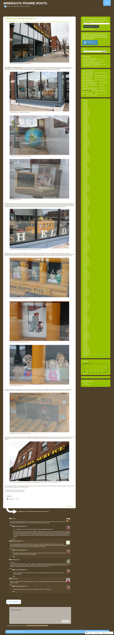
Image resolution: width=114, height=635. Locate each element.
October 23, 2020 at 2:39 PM (17, 570)
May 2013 (85, 299)
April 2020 (85, 196)
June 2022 (85, 164)
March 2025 (85, 123)
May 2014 (85, 284)
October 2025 (86, 114)
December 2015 (86, 260)
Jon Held (26, 21)
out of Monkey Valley (40, 69)
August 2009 (85, 354)
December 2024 (86, 127)
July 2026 (85, 103)
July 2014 (85, 281)
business (9, 21)
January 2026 (86, 110)
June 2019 (85, 208)
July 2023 (85, 148)
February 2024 (86, 139)
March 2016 (85, 257)
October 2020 (86, 188)
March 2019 (85, 212)
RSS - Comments (86, 384)
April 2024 (85, 136)
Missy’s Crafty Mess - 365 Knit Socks (89, 82)
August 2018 (85, 221)
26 (87, 371)
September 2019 (86, 205)
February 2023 (86, 154)
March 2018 (85, 227)
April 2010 (85, 344)
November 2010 (86, 336)
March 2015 (85, 271)
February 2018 (86, 228)
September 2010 (86, 338)
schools (52, 21)
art (7, 21)
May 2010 (85, 343)
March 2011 (85, 331)
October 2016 (86, 248)
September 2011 (86, 323)
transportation (61, 21)
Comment (65, 621)
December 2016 (86, 245)
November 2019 (86, 202)
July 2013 (85, 296)
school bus (49, 21)
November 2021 (86, 172)
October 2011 (86, 322)
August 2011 (85, 325)
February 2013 (86, 302)
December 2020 (86, 186)
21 (94, 370)
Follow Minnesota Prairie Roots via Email (94, 18)
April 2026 (85, 107)
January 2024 (86, 140)
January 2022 (86, 170)
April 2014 (85, 285)
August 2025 (85, 117)
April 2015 (85, 270)
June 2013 (85, 297)
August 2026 (85, 102)
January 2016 (86, 259)
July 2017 (85, 237)
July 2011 (85, 326)
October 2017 (86, 233)
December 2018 (86, 216)
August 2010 (85, 339)
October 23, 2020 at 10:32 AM (17, 550)
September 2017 (86, 234)
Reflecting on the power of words (89, 58)
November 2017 (86, 232)
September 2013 (86, 294)
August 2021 (85, 176)
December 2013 (86, 290)
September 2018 (86, 219)
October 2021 (86, 174)
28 (94, 371)
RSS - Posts (85, 383)
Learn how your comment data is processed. (37, 625)
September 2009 (86, 353)
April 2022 (85, 166)
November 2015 (86, 261)
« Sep (83, 373)
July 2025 (85, 118)
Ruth (12, 518)
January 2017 (86, 244)
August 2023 (85, 146)
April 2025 (85, 122)
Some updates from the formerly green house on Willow (94, 64)
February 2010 (86, 347)
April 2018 (85, 226)
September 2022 (86, 160)
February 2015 (86, 273)
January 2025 (86, 125)
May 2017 (85, 239)
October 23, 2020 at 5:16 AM (14, 519)
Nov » (86, 373)
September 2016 (86, 249)
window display (67, 21)
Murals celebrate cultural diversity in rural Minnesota (94, 59)
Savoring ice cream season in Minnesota (91, 63)
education (13, 21)
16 (102, 369)
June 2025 (85, 119)
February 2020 (86, 198)
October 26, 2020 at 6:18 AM (14, 579)
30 (102, 371)
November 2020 (86, 187)
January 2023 (86, 155)
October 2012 (86, 307)
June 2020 (85, 193)
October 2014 (86, 278)
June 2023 (85, 149)
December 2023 (86, 141)
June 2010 (85, 342)
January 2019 (86, 214)
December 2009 (86, 349)
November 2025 (86, 113)
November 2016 (86, 247)
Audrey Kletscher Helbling (19, 526)
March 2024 (85, 138)
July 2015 (85, 266)
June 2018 (85, 223)
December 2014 (86, 275)
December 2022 (86, 156)
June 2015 (85, 268)
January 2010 (86, 348)
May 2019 (85, 209)
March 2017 (85, 242)
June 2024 (85, 134)
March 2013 (85, 301)
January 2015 (86, 274)
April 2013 (85, 300)
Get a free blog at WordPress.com (13, 631)
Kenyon (30, 21)
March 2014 (85, 286)
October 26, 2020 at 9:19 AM (17, 587)
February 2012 (86, 317)
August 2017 (85, 235)
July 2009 (85, 356)
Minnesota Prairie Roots (25, 3)
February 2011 (86, 332)
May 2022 (85, 165)
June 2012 (85, 312)
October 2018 (86, 218)
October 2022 (86, 159)
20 (91, 370)
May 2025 (85, 120)
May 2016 (85, 254)
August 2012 (85, 310)
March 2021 (85, 182)
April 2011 (85, 330)
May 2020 (85, 195)
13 (91, 369)
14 (94, 369)
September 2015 (86, 264)
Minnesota (44, 21)
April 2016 (85, 255)
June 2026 (85, 104)
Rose (83, 95)
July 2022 (85, 162)
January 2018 (86, 229)
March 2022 (85, 167)
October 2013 (86, 292)
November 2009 (86, 351)
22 (98, 370)
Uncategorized (11, 20)
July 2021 (85, 177)
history (23, 21)
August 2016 (85, 250)
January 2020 (86, 200)
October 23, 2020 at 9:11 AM (17, 527)
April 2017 (85, 240)
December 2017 (86, 231)
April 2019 (85, 211)
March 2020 (85, 197)
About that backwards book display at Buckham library (94, 62)
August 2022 (85, 161)
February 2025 (86, 124)
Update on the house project (89, 60)
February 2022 (86, 169)
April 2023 (85, 151)
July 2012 (85, 311)
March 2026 (85, 108)
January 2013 (86, 304)
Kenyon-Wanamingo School (37, 21)
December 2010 (86, 334)
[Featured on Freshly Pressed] (90, 44)
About (107, 2)
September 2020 (86, 190)
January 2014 (86, 289)
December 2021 (86, 171)
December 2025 (86, 112)
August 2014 (85, 280)
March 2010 (85, 346)
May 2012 (85, 313)
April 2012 (85, 315)
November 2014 (86, 276)
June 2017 (85, 238)
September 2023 (86, 145)
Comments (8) (71, 506)
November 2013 (86, 291)
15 (98, 369)
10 (105, 367)
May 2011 (85, 328)
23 (102, 370)
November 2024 (86, 128)
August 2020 (85, 191)
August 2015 (85, 265)
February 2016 (86, 258)
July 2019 (85, 207)
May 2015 (85, 269)
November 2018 (86, 217)
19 (87, 370)
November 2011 (86, 321)
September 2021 (86, 175)
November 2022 (86, 157)
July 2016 (85, 252)
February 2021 (86, 183)
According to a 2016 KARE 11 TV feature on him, (37, 437)
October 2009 (86, 352)
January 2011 (86, 333)
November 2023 (86, 143)
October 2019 (86, 203)
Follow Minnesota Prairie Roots (91, 26)
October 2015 (86, 263)
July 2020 (85, 192)
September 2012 (86, 308)
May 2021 (85, 180)
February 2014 (86, 287)
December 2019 (86, 201)
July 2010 (85, 341)
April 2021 (85, 181)
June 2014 (85, 283)
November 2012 (86, 306)
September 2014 (86, 279)
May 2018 (85, 224)
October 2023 (86, 144)
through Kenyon (20, 67)
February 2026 (86, 109)
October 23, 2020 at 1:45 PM (14, 560)
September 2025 (86, 115)
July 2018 (85, 222)
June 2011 (85, 327)
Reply (10, 525)
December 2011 (86, 320)
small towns (56, 21)
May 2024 (85, 135)
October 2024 (86, 129)
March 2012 (85, 316)
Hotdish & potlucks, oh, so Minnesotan (91, 65)
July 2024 (85, 133)
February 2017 (86, 243)
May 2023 (85, 150)
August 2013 (85, 295)
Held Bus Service (19, 21)
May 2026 (85, 106)
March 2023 (85, 153)
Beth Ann (13, 578)
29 (98, 371)
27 (91, 371)
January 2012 (86, 318)
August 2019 (85, 206)
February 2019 (86, 213)
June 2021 (85, 179)
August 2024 (85, 132)
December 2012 (86, 305)
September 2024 (86, 130)
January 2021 (86, 185)
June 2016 (85, 253)
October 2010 (86, 337)
